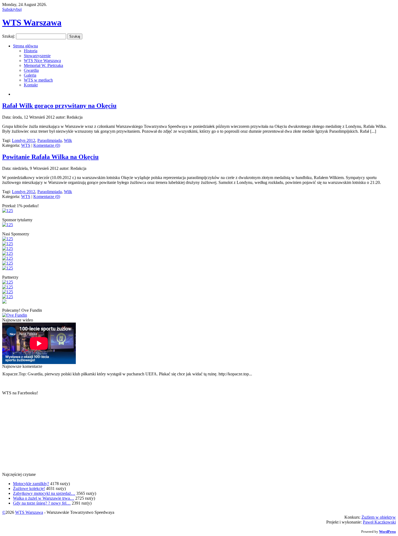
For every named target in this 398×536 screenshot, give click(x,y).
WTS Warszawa (31, 22)
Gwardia (31, 70)
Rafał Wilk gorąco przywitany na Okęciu (59, 105)
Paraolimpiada (49, 140)
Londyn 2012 (23, 140)
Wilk (68, 140)
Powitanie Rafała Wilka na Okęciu (50, 156)
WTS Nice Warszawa (42, 60)
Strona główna (25, 46)
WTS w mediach (38, 80)
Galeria (30, 75)
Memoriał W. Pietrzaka (43, 65)
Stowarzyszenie (37, 55)
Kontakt (31, 85)
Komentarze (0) (46, 145)
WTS (25, 145)
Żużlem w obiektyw (378, 517)
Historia (30, 50)
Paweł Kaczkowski (379, 522)
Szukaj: (8, 36)
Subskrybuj (12, 9)
